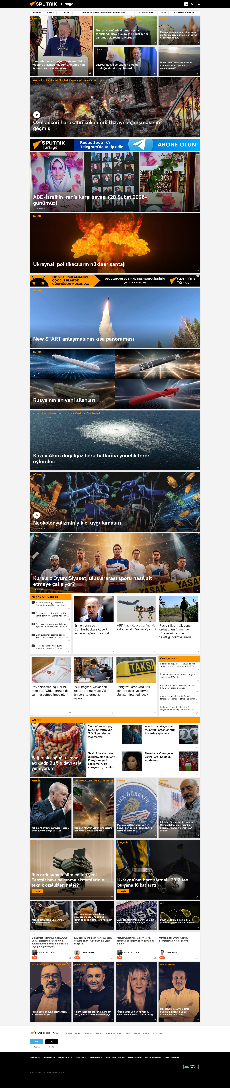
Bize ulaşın (81, 1057)
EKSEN (120, 965)
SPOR (36, 536)
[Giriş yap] (192, 4)
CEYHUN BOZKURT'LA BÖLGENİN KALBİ (49, 965)
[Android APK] (191, 1067)
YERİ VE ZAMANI (167, 965)
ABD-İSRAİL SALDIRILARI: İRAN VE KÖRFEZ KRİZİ (117, 19)
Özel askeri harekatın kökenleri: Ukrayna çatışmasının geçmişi (67, 80)
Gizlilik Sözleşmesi (153, 1057)
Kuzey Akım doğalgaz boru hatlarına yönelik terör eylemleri (66, 413)
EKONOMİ (164, 19)
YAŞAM (163, 49)
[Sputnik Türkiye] (44, 7)
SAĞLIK (163, 903)
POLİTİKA (36, 19)
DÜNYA (99, 49)
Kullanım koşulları (65, 1057)
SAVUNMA (110, 1033)
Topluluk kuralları (96, 1057)
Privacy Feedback (172, 1057)
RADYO (146, 1033)
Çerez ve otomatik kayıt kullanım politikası (124, 1057)
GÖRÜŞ (137, 1033)
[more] (90, 73)
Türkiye (68, 1033)
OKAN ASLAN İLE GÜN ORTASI (87, 965)
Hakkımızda (35, 1057)
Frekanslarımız (49, 1057)
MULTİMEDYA (157, 1033)
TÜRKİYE (121, 781)
